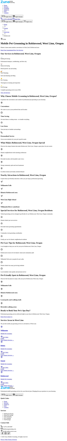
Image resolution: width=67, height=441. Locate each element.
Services (6, 7)
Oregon (6, 28)
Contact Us (9, 316)
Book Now (17, 19)
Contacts (6, 12)
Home (5, 5)
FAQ (5, 11)
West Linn (6, 32)
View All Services (5, 92)
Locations (6, 8)
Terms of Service (12, 439)
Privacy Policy (4, 439)
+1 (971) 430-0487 (7, 19)
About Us (6, 10)
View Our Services (18, 50)
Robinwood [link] (7, 36)
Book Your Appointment (7, 50)
